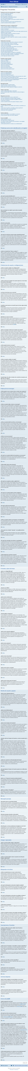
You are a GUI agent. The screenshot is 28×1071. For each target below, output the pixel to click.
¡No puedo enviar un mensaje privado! (8, 84)
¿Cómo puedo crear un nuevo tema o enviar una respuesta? (12, 42)
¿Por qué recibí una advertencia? (7, 51)
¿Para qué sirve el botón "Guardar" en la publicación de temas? (12, 53)
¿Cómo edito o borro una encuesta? (7, 47)
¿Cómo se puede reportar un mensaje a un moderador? (11, 52)
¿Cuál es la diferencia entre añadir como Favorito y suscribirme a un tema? (13, 106)
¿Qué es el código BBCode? (6, 59)
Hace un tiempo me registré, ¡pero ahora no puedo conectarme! (12, 19)
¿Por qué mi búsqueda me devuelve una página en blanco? (11, 99)
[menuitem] (3, 4)
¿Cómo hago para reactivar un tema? (7, 55)
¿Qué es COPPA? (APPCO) (6, 14)
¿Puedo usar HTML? (4, 60)
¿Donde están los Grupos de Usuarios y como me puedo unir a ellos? (13, 76)
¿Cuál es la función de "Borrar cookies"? (8, 22)
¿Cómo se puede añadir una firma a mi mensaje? (10, 44)
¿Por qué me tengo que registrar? (7, 13)
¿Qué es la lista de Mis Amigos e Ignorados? (9, 90)
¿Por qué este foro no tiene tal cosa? (7, 120)
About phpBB (19, 1006)
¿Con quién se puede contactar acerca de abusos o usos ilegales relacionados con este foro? (13, 122)
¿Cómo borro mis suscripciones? (7, 110)
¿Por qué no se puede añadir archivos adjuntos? (9, 50)
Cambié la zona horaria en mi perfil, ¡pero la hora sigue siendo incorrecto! (14, 31)
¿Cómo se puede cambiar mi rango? (7, 35)
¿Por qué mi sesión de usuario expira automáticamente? (11, 21)
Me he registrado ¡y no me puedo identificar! (9, 17)
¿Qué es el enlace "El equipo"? (6, 80)
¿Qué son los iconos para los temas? (7, 68)
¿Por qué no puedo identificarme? (7, 18)
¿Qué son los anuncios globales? (7, 64)
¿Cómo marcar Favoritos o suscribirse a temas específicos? (12, 107)
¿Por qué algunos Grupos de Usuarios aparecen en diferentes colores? (14, 78)
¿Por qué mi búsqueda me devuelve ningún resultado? (10, 98)
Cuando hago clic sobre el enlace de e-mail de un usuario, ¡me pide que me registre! (14, 38)
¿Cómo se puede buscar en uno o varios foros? (9, 97)
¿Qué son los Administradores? (6, 72)
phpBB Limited (23, 1004)
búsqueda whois (24, 1029)
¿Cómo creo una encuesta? (6, 45)
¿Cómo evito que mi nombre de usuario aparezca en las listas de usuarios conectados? (12, 28)
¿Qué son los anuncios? (5, 65)
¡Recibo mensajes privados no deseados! (8, 85)
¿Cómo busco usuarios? (5, 100)
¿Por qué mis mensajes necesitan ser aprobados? (10, 54)
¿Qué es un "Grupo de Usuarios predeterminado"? (10, 79)
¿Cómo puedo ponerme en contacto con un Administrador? (11, 123)
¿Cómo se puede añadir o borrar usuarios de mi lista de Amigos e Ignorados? (12, 93)
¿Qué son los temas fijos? (5, 66)
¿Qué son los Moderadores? (6, 73)
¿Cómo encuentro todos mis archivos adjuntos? (9, 115)
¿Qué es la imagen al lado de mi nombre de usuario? (10, 33)
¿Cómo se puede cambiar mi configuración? (9, 26)
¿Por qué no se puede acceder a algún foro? (9, 48)
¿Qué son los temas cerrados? (6, 67)
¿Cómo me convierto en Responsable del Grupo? (10, 77)
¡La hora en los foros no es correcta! (7, 30)
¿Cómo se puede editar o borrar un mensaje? (9, 43)
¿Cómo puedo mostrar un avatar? (7, 34)
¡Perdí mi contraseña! (5, 20)
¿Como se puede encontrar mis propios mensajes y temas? (11, 101)
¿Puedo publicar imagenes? (6, 63)
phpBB (14, 324)
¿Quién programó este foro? (6, 119)
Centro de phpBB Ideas (8, 1016)
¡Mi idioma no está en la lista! (6, 32)
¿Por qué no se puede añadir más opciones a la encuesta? (11, 46)
